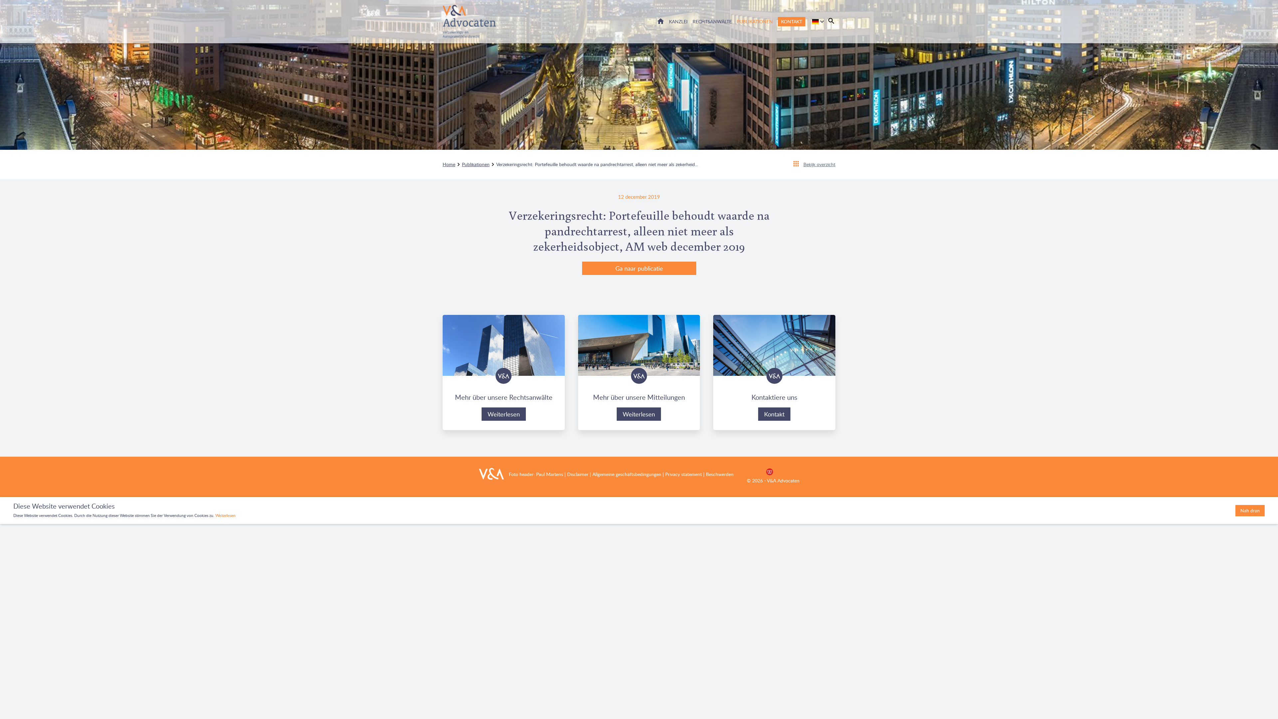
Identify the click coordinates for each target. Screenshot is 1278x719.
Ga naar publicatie (639, 268)
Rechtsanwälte (712, 21)
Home (660, 21)
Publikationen (755, 21)
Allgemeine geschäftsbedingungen (626, 474)
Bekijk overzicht (819, 164)
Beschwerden (720, 474)
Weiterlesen (504, 414)
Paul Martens (549, 474)
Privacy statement (683, 474)
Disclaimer (577, 474)
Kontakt (791, 21)
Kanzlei (678, 21)
